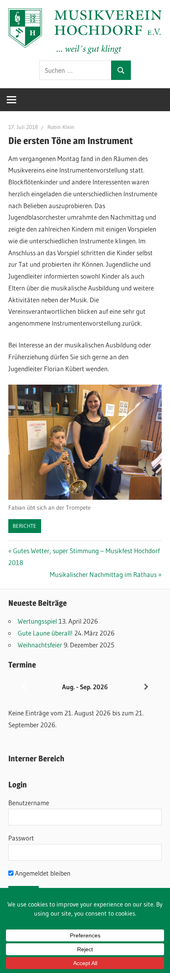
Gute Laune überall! (45, 633)
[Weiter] (146, 687)
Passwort (21, 838)
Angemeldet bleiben (41, 873)
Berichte (24, 525)
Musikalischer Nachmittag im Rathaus (103, 574)
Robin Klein (60, 127)
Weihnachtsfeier (40, 645)
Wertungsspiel (37, 621)
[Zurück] (23, 687)
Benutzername (28, 803)
